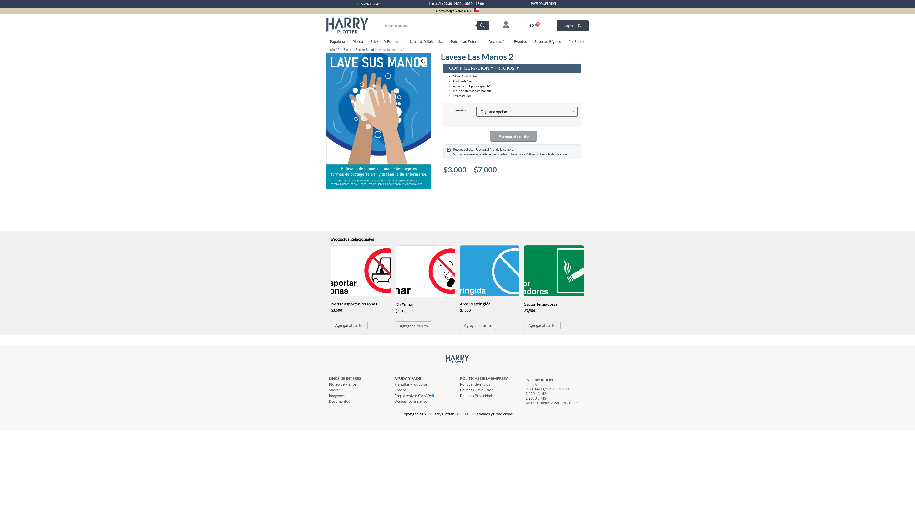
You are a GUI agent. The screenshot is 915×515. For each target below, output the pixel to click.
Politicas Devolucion (476, 389)
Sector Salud (365, 49)
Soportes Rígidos (547, 41)
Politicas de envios (475, 384)
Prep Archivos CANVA (412, 395)
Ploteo (358, 41)
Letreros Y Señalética (426, 41)
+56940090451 (370, 4)
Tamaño (460, 110)
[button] (423, 61)
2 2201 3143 (535, 393)
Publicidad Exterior (466, 41)
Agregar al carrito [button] (349, 325)
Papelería (337, 41)
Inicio (330, 49)
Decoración (497, 41)
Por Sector (577, 41)
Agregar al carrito (514, 136)
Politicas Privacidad (476, 395)
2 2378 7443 (535, 398)
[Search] (483, 25)
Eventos (520, 41)
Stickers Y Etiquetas (386, 41)
